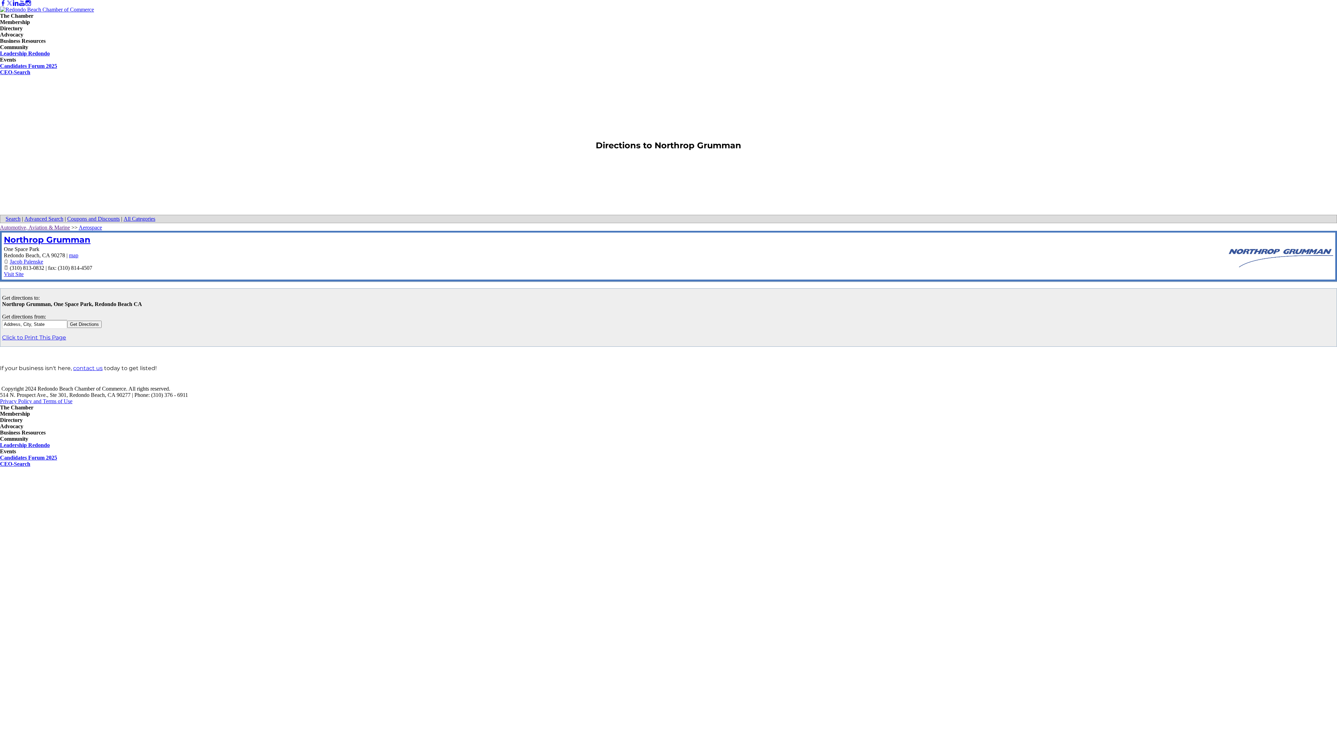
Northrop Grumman (47, 240)
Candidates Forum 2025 (28, 66)
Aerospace (90, 227)
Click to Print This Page (34, 337)
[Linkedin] (15, 3)
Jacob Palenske (26, 262)
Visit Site (14, 274)
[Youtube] (22, 3)
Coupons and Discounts (93, 219)
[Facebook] (3, 3)
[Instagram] (28, 3)
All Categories (139, 219)
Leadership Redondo (25, 53)
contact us (88, 368)
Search (13, 219)
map (73, 255)
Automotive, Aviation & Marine (35, 227)
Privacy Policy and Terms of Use (36, 401)
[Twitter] (9, 3)
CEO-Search (15, 72)
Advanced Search (43, 219)
